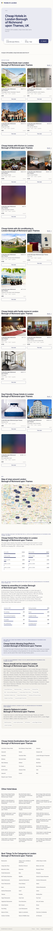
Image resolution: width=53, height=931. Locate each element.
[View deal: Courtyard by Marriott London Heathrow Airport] (39, 77)
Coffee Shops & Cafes (41, 860)
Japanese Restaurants (24, 880)
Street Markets (4, 905)
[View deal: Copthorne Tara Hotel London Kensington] (13, 278)
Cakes (37, 890)
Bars (20, 872)
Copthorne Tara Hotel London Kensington (10, 292)
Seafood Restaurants (6, 890)
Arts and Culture (40, 901)
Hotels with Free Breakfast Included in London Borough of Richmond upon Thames (8, 821)
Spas (2, 887)
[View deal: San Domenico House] (13, 160)
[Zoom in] (50, 486)
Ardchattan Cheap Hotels (7, 748)
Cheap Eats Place (5, 865)
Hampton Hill (39, 752)
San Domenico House (6, 174)
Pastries (21, 894)
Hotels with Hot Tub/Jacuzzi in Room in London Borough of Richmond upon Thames (8, 834)
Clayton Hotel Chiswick (32, 174)
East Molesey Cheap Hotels (25, 748)
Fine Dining (3, 908)
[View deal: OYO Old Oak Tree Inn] (39, 112)
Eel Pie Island (4, 769)
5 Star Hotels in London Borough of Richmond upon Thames (43, 833)
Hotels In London (10, 3)
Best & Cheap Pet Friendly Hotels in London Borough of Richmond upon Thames (43, 840)
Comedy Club (22, 887)
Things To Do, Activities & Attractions (25, 861)
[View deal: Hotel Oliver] (13, 326)
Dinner (37, 905)
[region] (26, 504)
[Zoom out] (50, 488)
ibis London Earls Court (6, 458)
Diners (37, 908)
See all (49, 65)
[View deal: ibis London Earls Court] (13, 443)
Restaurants (4, 860)
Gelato (37, 883)
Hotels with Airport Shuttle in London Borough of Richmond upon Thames (25, 827)
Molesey (3, 759)
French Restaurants (5, 883)
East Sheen (38, 766)
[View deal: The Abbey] (13, 361)
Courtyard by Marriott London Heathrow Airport (38, 92)
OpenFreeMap (29, 522)
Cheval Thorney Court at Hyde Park (35, 340)
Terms (38, 928)
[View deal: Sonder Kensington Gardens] (13, 195)
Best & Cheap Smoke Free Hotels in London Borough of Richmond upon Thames (8, 808)
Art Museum (39, 915)
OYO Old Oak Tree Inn (32, 126)
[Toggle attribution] (50, 522)
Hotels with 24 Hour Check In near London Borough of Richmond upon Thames (25, 821)
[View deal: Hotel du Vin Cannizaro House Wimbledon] (13, 243)
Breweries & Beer (5, 869)
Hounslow (3, 755)
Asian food (21, 897)
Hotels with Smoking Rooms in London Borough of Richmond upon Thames (8, 827)
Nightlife (21, 876)
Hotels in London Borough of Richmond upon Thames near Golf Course (44, 802)
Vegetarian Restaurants (6, 901)
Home (6, 10)
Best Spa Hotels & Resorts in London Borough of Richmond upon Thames (25, 834)
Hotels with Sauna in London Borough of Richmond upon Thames (25, 815)
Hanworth (3, 752)
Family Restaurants (5, 872)
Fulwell (20, 773)
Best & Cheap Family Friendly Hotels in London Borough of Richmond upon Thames (8, 795)
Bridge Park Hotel (5, 126)
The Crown (29, 256)
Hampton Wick (22, 769)
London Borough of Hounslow (43, 755)
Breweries (21, 869)
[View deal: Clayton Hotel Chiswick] (39, 160)
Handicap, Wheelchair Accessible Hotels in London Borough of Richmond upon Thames (26, 802)
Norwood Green (22, 759)
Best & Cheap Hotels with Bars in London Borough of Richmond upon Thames (43, 808)
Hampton (38, 748)
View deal (13, 99)
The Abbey (3, 375)
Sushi (20, 890)
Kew (37, 773)
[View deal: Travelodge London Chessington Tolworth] (13, 77)
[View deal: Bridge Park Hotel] (13, 112)
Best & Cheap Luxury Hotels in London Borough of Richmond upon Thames (26, 840)
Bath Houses (22, 905)
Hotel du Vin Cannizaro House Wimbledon (10, 257)
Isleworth (3, 773)
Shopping (38, 872)
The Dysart (21, 766)
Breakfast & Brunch (23, 865)
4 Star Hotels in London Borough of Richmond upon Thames (8, 839)
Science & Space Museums (42, 876)
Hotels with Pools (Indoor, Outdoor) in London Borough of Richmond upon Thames (43, 827)
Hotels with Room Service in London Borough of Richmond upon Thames (43, 815)
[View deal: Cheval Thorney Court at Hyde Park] (39, 326)
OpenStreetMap (46, 522)
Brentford (38, 762)
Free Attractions (22, 901)
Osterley (38, 759)
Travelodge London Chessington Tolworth (10, 92)
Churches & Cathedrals (41, 912)
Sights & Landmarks (23, 912)
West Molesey (4, 762)
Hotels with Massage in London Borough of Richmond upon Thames (8, 815)
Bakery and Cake (40, 865)
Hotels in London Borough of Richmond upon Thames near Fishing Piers (8, 802)
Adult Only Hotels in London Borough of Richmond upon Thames (25, 808)
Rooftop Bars (39, 894)
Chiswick (3, 766)
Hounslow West (22, 755)
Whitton (20, 762)
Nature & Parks (4, 912)
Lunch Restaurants (23, 908)
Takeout (3, 894)
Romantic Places (40, 869)
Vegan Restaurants (5, 897)
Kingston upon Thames (6, 777)
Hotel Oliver (4, 340)
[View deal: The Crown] (39, 243)
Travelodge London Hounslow (34, 423)
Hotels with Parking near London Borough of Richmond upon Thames (43, 821)
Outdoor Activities (5, 915)
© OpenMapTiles (36, 522)
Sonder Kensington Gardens (7, 209)
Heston (20, 752)
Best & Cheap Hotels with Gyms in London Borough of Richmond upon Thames (43, 795)
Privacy (33, 928)
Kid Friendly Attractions (6, 876)
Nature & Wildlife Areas (24, 915)
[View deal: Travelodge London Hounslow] (39, 409)
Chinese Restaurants (41, 887)
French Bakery (22, 883)
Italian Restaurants (5, 880)
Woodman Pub (4, 422)
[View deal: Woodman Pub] (13, 409)
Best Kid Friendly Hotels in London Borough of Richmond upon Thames (25, 795)
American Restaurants (41, 880)
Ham (37, 769)
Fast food (38, 897)
